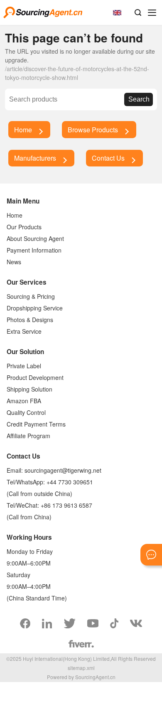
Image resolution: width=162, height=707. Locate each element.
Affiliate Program (28, 436)
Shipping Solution (29, 389)
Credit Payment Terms (36, 424)
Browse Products (93, 129)
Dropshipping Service (35, 308)
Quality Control (26, 412)
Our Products (24, 227)
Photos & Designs (30, 319)
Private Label (24, 366)
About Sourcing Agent (35, 238)
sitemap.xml (81, 667)
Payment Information (34, 250)
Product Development (35, 377)
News (14, 262)
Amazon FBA (24, 401)
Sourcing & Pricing (31, 296)
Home (23, 129)
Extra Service (24, 331)
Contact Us (108, 158)
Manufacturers (35, 158)
